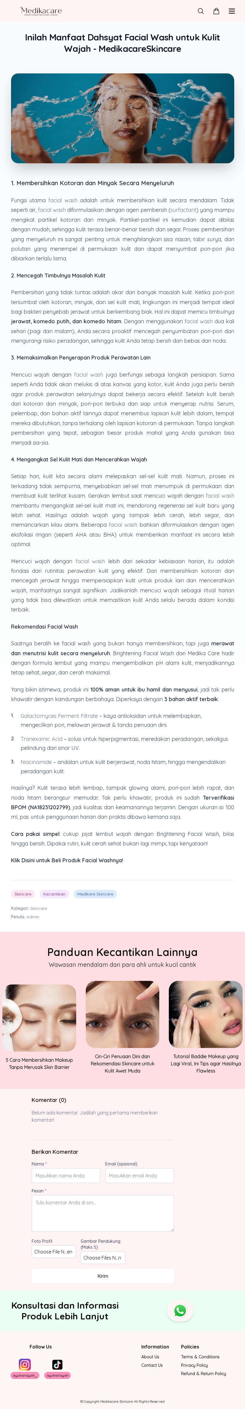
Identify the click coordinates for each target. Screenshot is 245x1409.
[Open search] (201, 11)
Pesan (39, 1191)
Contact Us (152, 1365)
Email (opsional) (121, 1164)
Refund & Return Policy (203, 1373)
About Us (150, 1357)
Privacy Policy (194, 1365)
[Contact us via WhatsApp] (180, 1310)
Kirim (102, 1276)
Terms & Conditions (200, 1357)
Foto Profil (42, 1241)
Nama (39, 1164)
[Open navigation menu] (231, 11)
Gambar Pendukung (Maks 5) (100, 1244)
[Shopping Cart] (216, 11)
